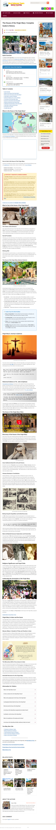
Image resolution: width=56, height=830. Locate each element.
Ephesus (27, 12)
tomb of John (19, 394)
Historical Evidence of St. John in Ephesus (12, 97)
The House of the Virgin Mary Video (11, 99)
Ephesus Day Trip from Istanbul (45, 144)
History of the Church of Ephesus (10, 735)
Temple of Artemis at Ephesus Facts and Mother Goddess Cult (8, 772)
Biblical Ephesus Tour (44, 138)
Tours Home (7, 12)
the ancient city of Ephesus (9, 136)
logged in (9, 819)
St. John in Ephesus (29, 389)
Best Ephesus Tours (30, 740)
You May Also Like (7, 108)
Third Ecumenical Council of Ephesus (11, 732)
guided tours (6, 165)
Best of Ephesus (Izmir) (45, 136)
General (5, 15)
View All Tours (45, 147)
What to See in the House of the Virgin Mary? (12, 94)
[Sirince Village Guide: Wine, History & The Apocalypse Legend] (31, 782)
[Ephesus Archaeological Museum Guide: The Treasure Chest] (19, 763)
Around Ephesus (38, 12)
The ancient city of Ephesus (7, 384)
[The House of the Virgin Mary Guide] (19, 782)
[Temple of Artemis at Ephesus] (31, 763)
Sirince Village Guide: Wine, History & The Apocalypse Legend (30, 791)
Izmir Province (5, 60)
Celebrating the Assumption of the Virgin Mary (13, 103)
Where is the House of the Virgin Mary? (11, 93)
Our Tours (50, 12)
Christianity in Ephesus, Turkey (10, 729)
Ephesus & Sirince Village (45, 141)
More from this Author (30, 802)
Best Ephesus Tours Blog (4, 827)
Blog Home (17, 12)
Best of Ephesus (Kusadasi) (45, 133)
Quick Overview (7, 91)
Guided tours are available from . (14, 202)
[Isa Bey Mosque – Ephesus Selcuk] (7, 782)
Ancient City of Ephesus (19, 59)
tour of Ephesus (28, 165)
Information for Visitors (8, 106)
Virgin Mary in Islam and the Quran (11, 105)
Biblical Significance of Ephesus (10, 730)
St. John (11, 364)
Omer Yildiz (11, 30)
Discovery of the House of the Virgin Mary (12, 100)
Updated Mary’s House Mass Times (9, 614)
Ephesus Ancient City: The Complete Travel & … (45, 70)
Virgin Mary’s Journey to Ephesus (10, 96)
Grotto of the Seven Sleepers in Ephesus (12, 733)
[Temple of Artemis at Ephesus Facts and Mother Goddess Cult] (7, 763)
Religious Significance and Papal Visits (11, 102)
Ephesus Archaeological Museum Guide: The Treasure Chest (18, 772)
